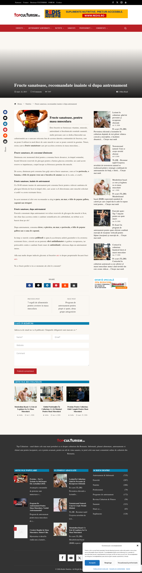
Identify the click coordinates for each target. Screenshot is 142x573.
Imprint (128, 569)
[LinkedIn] (5, 124)
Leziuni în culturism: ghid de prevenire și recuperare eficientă (119, 117)
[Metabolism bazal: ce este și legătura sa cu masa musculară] (102, 187)
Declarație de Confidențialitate (117, 569)
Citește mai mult (110, 139)
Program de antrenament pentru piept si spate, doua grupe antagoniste (67, 305)
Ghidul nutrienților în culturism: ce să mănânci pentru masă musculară (52, 409)
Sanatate (110, 504)
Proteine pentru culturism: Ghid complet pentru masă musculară (77, 409)
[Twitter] (5, 118)
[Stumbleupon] (5, 135)
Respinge (108, 563)
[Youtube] (71, 558)
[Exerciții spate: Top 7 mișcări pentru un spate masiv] (102, 218)
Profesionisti (110, 489)
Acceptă (92, 563)
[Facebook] (5, 112)
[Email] (5, 141)
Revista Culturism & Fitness (110, 499)
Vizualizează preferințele (127, 563)
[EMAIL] (74, 285)
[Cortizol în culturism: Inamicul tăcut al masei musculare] (102, 251)
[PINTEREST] (56, 285)
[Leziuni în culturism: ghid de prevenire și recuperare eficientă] (102, 119)
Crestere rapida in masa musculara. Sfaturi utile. (39, 531)
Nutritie (110, 485)
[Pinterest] (5, 130)
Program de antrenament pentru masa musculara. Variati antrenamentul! (39, 506)
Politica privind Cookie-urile (100, 569)
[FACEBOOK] (29, 285)
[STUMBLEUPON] (65, 285)
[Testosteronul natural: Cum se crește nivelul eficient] (102, 153)
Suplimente (110, 513)
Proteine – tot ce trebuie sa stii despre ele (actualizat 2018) (38, 481)
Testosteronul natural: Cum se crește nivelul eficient (118, 150)
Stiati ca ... (110, 509)
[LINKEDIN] (47, 285)
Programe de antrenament (110, 494)
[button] (137, 545)
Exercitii (110, 480)
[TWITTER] (38, 285)
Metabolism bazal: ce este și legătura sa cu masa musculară (26, 409)
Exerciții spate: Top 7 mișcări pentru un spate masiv (118, 215)
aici (57, 255)
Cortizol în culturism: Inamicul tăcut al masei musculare (119, 248)
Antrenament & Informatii (110, 475)
